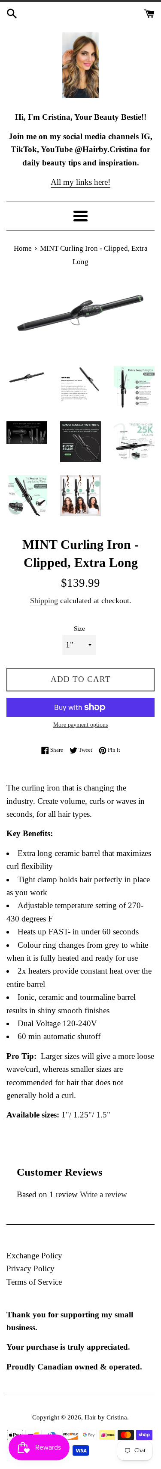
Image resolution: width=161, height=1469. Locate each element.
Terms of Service (34, 1281)
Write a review (103, 1194)
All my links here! (80, 182)
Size (79, 628)
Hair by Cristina (106, 1417)
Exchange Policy (34, 1255)
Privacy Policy (30, 1268)
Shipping (44, 600)
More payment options (80, 725)
